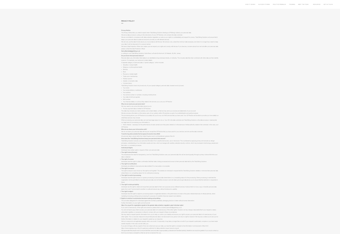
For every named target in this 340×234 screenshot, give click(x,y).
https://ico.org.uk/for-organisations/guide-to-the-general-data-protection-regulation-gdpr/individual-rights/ (152, 205)
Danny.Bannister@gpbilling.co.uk (130, 51)
